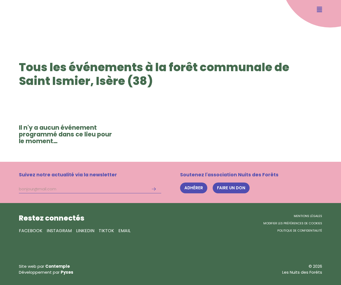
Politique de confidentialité (299, 230)
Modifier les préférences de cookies (292, 223)
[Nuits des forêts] (22, 21)
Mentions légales (308, 216)
